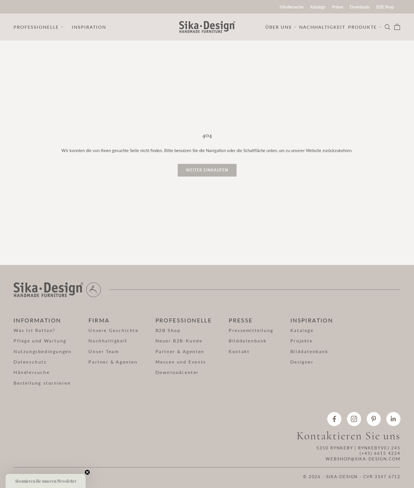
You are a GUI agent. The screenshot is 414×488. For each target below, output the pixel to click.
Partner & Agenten (112, 361)
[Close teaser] (87, 472)
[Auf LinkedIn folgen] (393, 419)
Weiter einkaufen (207, 170)
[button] (46, 481)
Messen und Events (180, 361)
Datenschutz (30, 361)
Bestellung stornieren (42, 383)
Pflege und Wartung (40, 340)
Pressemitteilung (251, 330)
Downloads (360, 7)
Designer (302, 361)
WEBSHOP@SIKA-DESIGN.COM (363, 458)
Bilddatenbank (248, 340)
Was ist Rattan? (34, 330)
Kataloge (317, 7)
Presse (337, 7)
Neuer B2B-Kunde (178, 340)
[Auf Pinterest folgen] (374, 419)
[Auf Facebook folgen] (334, 419)
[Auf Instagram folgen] (354, 419)
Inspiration (89, 27)
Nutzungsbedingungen (43, 351)
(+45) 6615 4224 (380, 453)
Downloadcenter (177, 372)
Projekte (301, 340)
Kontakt (239, 351)
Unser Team (103, 351)
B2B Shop (385, 7)
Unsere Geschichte (113, 330)
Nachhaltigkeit (322, 27)
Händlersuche (292, 7)
